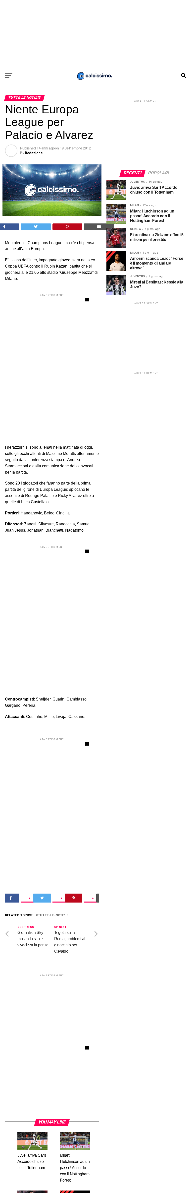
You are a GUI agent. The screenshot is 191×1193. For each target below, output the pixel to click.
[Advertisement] (95, 35)
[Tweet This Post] (36, 226)
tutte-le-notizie (53, 915)
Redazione (34, 153)
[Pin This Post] (67, 226)
